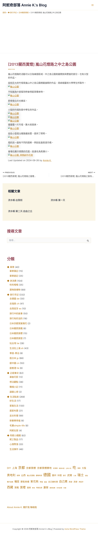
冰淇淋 (55, 468)
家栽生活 (14, 405)
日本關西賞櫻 (16, 333)
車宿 (33, 488)
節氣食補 (25, 481)
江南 (74, 475)
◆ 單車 (10, 267)
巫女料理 (14, 415)
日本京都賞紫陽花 (18, 323)
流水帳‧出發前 (15, 200)
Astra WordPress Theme (74, 529)
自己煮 (63, 481)
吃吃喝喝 (14, 284)
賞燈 (29, 487)
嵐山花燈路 (31, 475)
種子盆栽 (10, 482)
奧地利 (11, 475)
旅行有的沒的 (16, 318)
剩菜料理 (61, 468)
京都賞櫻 (31, 468)
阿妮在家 (14, 430)
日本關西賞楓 (16, 328)
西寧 (75, 482)
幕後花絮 (14, 377)
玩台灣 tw (14, 343)
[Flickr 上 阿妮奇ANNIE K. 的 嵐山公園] (13, 86)
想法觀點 (14, 382)
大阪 (84, 468)
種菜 (16, 481)
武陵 (69, 475)
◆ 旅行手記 (13, 294)
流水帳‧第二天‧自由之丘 (20, 211)
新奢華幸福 (15, 420)
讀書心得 (14, 391)
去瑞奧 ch (14, 303)
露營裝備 (52, 488)
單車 (79, 468)
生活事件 (14, 449)
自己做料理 (53, 482)
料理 (60, 475)
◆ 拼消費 (11, 280)
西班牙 (81, 482)
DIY (9, 468)
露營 (46, 487)
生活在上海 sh (16, 348)
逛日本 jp (14, 358)
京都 (21, 468)
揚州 (54, 475)
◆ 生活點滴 (13, 396)
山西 (23, 475)
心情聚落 (14, 444)
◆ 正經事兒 (13, 373)
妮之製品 (14, 439)
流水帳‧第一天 (58, 200)
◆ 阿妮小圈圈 (14, 435)
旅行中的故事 (16, 313)
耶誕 (41, 482)
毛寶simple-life (17, 425)
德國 (47, 475)
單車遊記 (14, 275)
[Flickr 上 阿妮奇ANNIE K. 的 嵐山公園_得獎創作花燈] (20, 155)
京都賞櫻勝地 (44, 468)
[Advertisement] (49, 33)
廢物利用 (39, 475)
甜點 (86, 475)
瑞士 (80, 475)
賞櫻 (23, 487)
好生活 (13, 400)
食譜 (64, 488)
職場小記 (14, 387)
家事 (18, 475)
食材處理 (59, 488)
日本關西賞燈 (16, 338)
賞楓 (16, 487)
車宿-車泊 (14, 353)
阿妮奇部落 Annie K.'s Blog (25, 5)
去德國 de (14, 298)
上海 (14, 467)
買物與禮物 (15, 289)
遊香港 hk (14, 368)
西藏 (10, 487)
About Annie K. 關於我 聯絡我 (22, 507)
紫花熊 (34, 481)
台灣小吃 (68, 468)
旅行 (64, 475)
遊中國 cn (14, 363)
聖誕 (45, 482)
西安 (70, 482)
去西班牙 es (15, 308)
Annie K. (47, 160)
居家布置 (14, 410)
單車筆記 (14, 271)
